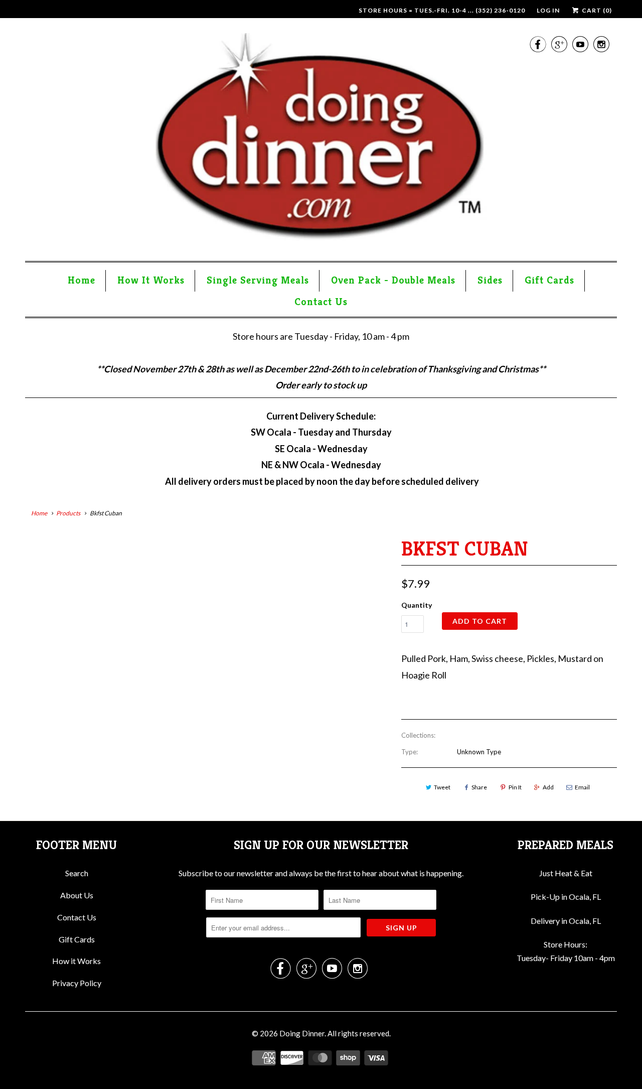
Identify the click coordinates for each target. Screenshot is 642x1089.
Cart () (596, 10)
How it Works (76, 961)
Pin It (515, 787)
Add (548, 787)
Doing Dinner (302, 1033)
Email (582, 787)
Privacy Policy (76, 983)
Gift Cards (549, 280)
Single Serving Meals (258, 280)
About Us (76, 895)
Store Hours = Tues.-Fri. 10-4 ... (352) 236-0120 (442, 10)
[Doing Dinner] (321, 142)
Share (479, 787)
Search (76, 873)
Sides (490, 280)
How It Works (151, 280)
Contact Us (321, 302)
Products (68, 513)
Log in (548, 10)
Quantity (416, 605)
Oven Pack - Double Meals (393, 280)
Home (81, 280)
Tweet (442, 787)
